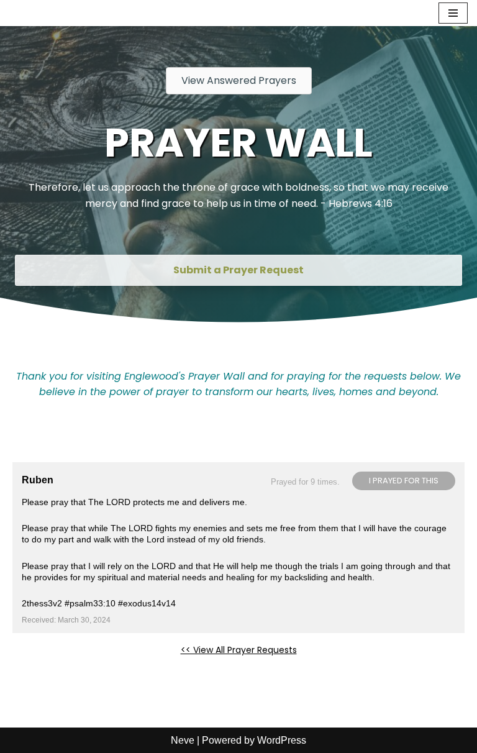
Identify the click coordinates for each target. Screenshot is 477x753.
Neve (182, 740)
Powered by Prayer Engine (58, 669)
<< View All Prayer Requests (239, 650)
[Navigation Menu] (453, 13)
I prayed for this (403, 480)
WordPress (281, 740)
